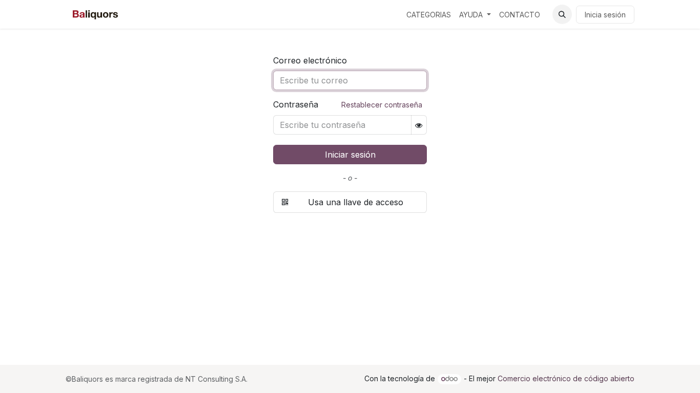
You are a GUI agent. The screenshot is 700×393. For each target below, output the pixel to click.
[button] (562, 14)
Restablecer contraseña (381, 104)
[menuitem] (428, 14)
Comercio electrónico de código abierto (566, 378)
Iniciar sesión (350, 154)
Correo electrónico (310, 60)
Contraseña (347, 104)
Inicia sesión (605, 14)
